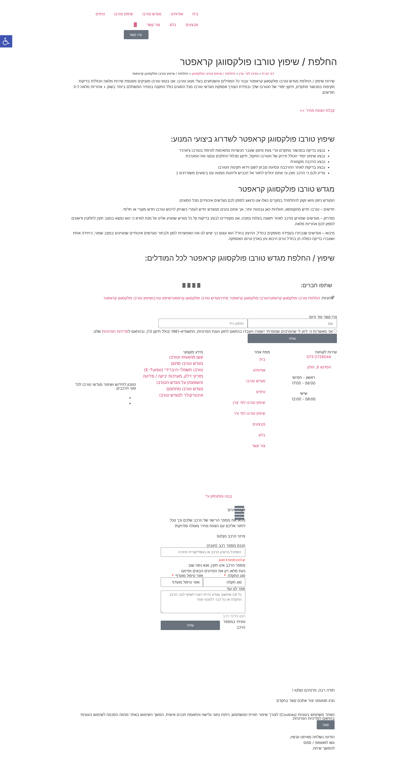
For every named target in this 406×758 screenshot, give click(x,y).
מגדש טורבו (151, 14)
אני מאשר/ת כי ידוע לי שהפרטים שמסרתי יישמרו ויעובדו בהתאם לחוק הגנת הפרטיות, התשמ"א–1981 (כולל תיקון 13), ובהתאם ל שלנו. (213, 331)
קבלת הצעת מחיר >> (317, 110)
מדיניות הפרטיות (115, 331)
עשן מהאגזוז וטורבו (186, 357)
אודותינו (177, 14)
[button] (199, 285)
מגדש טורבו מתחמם (185, 388)
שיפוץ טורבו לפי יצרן (249, 402)
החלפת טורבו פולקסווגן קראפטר (294, 298)
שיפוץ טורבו (123, 14)
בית (195, 14)
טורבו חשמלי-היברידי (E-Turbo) (173, 369)
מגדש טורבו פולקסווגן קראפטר (195, 298)
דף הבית (268, 73)
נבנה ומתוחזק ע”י (218, 496)
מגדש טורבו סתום (187, 363)
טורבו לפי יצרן (248, 73)
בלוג (172, 24)
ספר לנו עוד (235, 589)
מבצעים (192, 24)
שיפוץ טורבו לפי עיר (249, 413)
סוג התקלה (235, 575)
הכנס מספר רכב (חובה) (226, 545)
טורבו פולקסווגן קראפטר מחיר (244, 298)
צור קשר (153, 24)
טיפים (100, 14)
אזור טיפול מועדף (188, 575)
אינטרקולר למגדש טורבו (181, 395)
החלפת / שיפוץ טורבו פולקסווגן (213, 73)
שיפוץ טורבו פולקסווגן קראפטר (127, 298)
